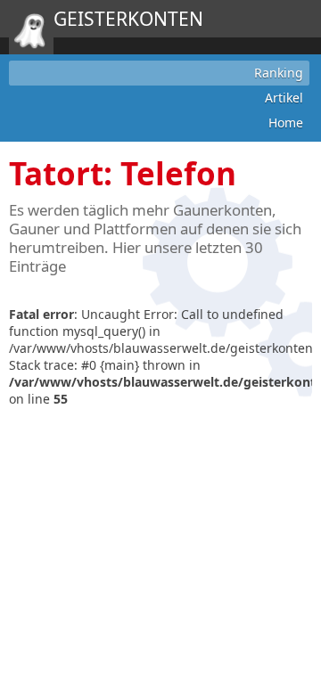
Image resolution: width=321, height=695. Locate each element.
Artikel (284, 97)
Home (285, 122)
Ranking (278, 72)
